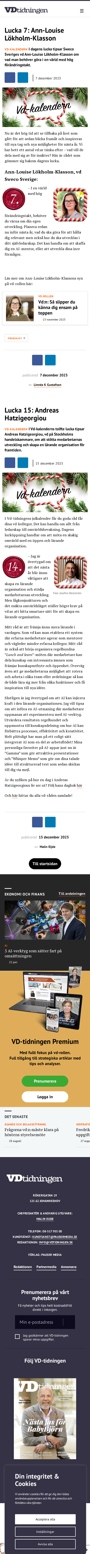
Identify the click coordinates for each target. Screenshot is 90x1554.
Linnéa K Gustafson (47, 385)
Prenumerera (45, 1081)
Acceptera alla (45, 1519)
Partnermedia (46, 1267)
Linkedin (45, 1370)
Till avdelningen (72, 894)
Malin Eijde (45, 1219)
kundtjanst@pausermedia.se (54, 1237)
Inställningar (45, 1532)
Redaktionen (23, 1267)
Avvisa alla (45, 1544)
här (79, 785)
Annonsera (68, 1267)
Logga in (45, 1096)
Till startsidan (45, 863)
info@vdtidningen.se (56, 1242)
